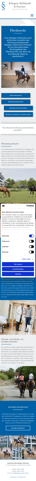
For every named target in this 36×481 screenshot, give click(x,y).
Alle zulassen (18, 264)
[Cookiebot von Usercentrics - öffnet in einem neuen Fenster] (26, 206)
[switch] (31, 241)
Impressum (13, 477)
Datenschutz (22, 477)
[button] (15, 95)
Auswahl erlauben (18, 269)
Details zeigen (26, 259)
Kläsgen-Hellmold (20, 3)
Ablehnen (18, 274)
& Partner (20, 6)
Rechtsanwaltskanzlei (19, 9)
